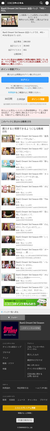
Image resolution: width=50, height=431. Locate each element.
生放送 (12, 400)
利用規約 (12, 92)
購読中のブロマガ (34, 360)
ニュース (21, 400)
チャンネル (32, 400)
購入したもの (33, 354)
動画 (4, 400)
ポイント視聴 (38, 99)
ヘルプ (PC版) (41, 388)
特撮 (4, 369)
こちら (25, 88)
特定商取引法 (22, 388)
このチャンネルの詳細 (30, 328)
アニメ (5, 358)
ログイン (25, 80)
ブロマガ (6, 352)
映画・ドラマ (8, 363)
